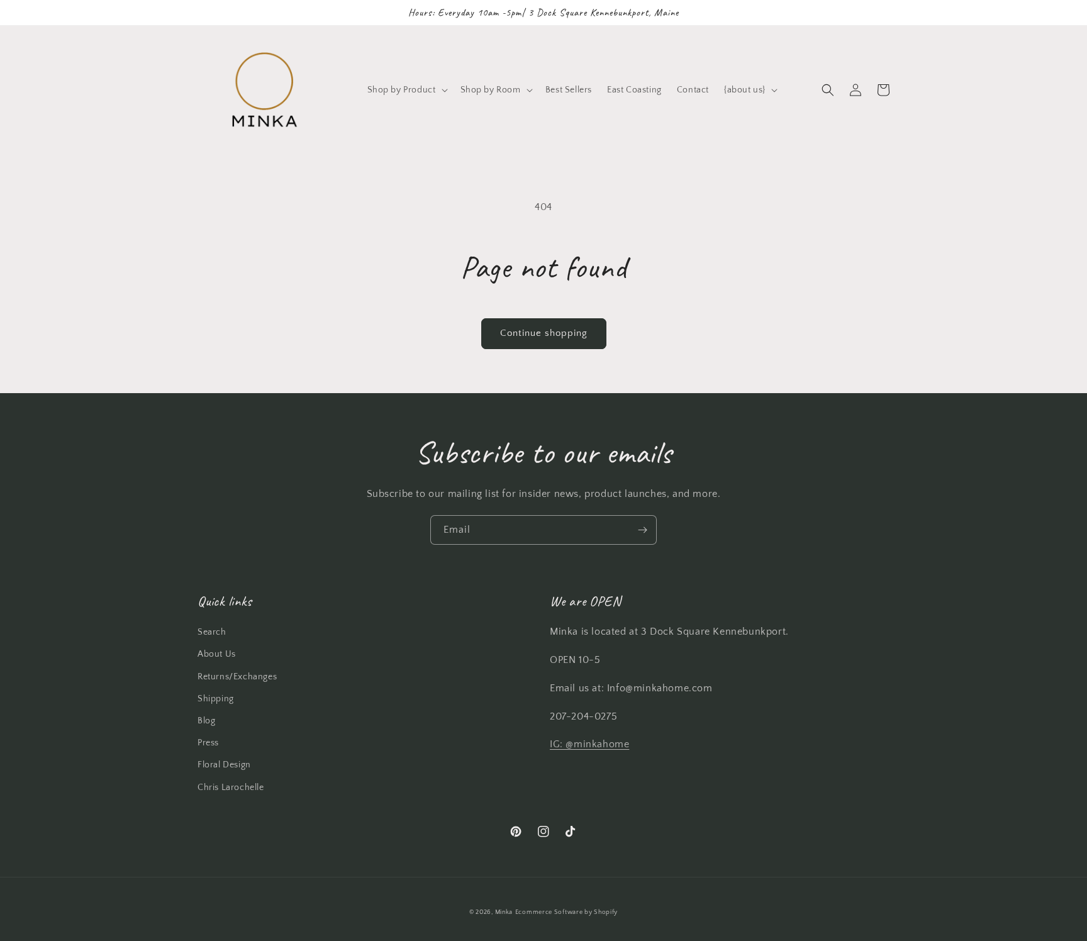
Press (208, 743)
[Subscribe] (642, 530)
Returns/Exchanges (237, 677)
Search (212, 632)
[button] (406, 90)
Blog (206, 721)
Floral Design (224, 765)
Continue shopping (544, 333)
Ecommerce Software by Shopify (566, 912)
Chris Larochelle (231, 787)
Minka (504, 912)
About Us (217, 654)
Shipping (216, 699)
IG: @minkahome (589, 744)
